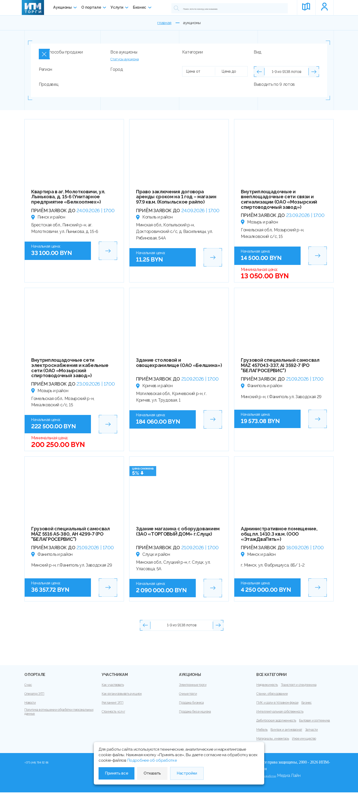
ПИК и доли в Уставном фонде (277, 703)
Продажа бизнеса (191, 703)
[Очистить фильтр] (44, 54)
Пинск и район (51, 217)
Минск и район (261, 554)
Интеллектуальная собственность (279, 711)
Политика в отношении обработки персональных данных (58, 712)
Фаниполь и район (264, 385)
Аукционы (62, 7)
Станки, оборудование (272, 694)
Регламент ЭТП (112, 703)
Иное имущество (304, 738)
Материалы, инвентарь (272, 738)
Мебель (262, 730)
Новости (30, 703)
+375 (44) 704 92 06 (36, 762)
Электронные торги (193, 685)
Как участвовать (113, 685)
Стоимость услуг (113, 711)
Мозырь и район (262, 222)
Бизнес (139, 7)
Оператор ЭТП (34, 694)
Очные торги (188, 694)
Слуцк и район (156, 554)
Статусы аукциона (124, 59)
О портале (91, 7)
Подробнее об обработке (152, 760)
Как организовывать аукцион (122, 694)
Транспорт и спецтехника (299, 685)
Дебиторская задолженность (276, 720)
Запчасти (311, 730)
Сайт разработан (266, 775)
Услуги (117, 7)
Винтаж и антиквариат (286, 730)
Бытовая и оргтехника (314, 720)
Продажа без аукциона (195, 711)
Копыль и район (157, 217)
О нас (28, 685)
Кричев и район (157, 385)
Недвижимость (267, 685)
